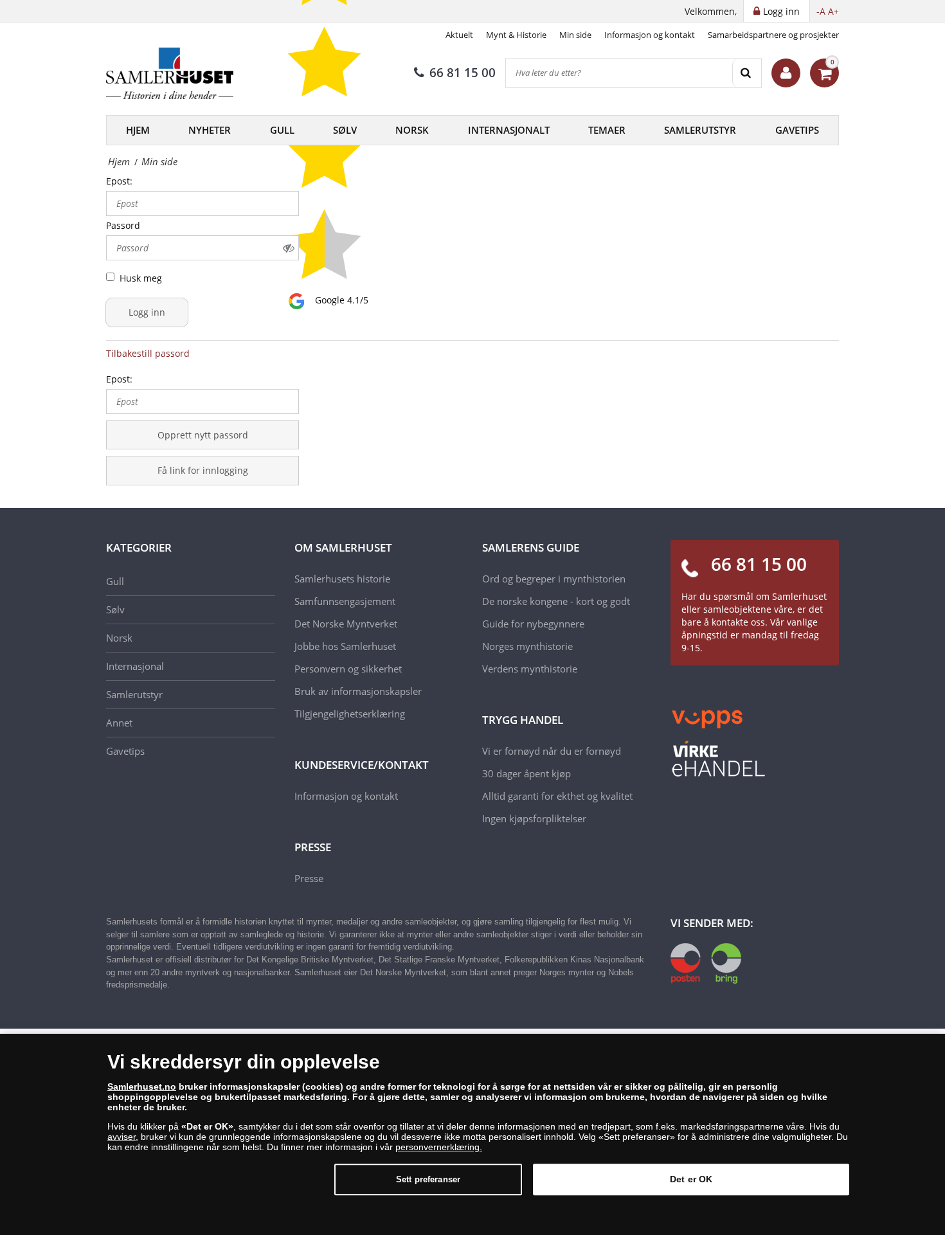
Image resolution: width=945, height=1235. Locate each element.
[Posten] (705, 962)
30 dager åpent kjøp (526, 773)
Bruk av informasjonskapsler (358, 691)
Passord (123, 225)
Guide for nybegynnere (533, 623)
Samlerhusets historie (342, 578)
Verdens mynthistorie (529, 668)
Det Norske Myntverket (345, 623)
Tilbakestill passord (148, 353)
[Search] (746, 73)
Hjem (138, 129)
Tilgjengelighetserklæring (349, 713)
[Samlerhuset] (170, 73)
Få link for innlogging (203, 470)
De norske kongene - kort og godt (556, 601)
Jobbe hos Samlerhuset (345, 646)
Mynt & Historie (516, 35)
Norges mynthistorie (527, 646)
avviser (121, 1136)
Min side (575, 35)
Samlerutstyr (700, 129)
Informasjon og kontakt (649, 35)
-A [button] (820, 11)
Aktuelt (459, 35)
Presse (308, 878)
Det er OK (691, 1179)
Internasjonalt (509, 129)
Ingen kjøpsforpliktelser (534, 818)
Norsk (412, 129)
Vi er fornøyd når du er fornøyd (551, 750)
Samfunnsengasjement (344, 601)
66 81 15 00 (462, 72)
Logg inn (147, 312)
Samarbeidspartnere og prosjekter (773, 35)
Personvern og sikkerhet (348, 668)
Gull (282, 129)
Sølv (345, 129)
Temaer (607, 129)
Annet (119, 722)
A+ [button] (833, 11)
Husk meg (141, 278)
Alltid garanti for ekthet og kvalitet (557, 795)
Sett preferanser (428, 1179)
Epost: (119, 181)
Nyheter (209, 129)
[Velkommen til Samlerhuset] (785, 73)
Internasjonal (135, 666)
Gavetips (797, 129)
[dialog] (472, 1134)
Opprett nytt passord (203, 435)
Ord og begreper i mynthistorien (554, 578)
